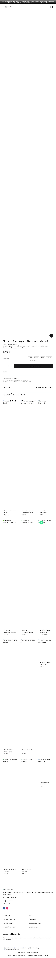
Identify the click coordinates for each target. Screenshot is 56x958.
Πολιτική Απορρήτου (32, 952)
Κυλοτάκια (25, 380)
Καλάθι (31, 915)
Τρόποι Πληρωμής (8, 923)
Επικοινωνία (32, 919)
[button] (30, 357)
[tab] (6, 388)
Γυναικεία (15, 380)
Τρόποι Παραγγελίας (9, 919)
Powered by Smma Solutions (40, 955)
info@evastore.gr (8, 901)
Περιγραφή (6, 387)
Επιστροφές (6, 915)
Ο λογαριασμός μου (35, 923)
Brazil (10, 380)
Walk (20, 381)
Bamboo (11, 381)
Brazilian (16, 381)
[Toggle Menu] (3, 7)
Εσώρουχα (20, 380)
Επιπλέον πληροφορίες (44, 387)
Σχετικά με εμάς (33, 927)
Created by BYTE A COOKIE (25, 955)
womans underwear (27, 381)
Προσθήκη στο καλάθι (34, 366)
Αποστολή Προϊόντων (9, 927)
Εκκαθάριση (33, 360)
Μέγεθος (6, 358)
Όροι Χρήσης (21, 952)
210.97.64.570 (6, 903)
